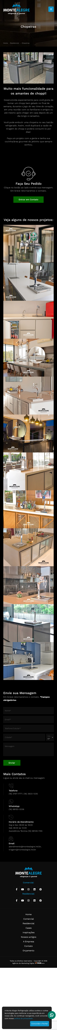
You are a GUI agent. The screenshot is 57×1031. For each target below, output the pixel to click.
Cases (29, 928)
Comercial (28, 919)
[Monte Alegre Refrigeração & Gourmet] (16, 9)
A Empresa (28, 941)
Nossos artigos (28, 937)
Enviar (12, 763)
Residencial (14, 43)
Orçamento (28, 950)
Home (5, 43)
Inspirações (28, 932)
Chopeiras (25, 43)
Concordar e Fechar (39, 1024)
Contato (28, 946)
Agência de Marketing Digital (23, 963)
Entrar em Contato (28, 199)
